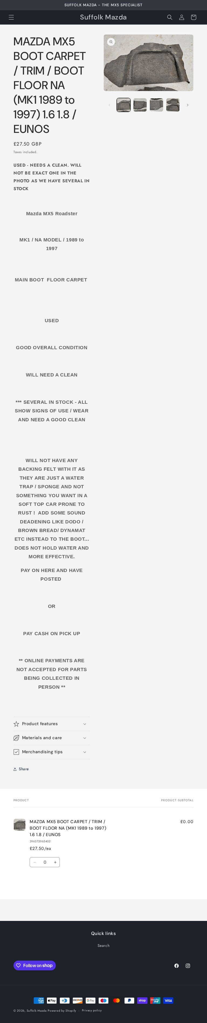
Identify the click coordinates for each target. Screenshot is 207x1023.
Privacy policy (92, 1010)
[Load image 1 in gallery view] (123, 105)
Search (104, 945)
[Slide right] (188, 105)
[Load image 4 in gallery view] (173, 105)
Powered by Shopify (62, 1010)
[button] (11, 17)
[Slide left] (109, 105)
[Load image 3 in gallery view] (156, 105)
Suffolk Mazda (37, 1010)
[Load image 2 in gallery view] (140, 105)
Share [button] (24, 769)
